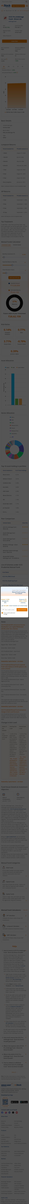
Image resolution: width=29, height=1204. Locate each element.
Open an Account (22, 609)
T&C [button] (6, 614)
